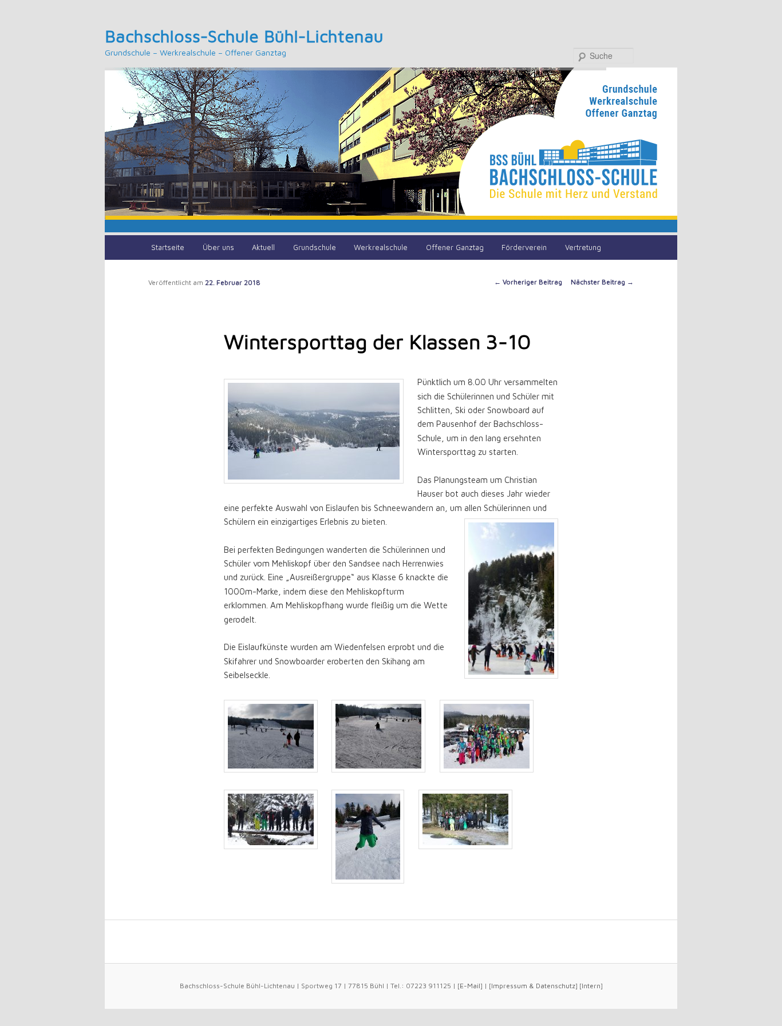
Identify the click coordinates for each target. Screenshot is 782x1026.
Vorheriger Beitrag (528, 282)
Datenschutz (555, 985)
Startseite (167, 247)
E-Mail (470, 985)
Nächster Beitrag (602, 282)
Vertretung (583, 247)
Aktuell (263, 247)
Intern (591, 985)
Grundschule (314, 247)
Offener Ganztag (455, 247)
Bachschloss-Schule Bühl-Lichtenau (244, 36)
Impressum (509, 985)
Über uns (218, 247)
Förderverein (524, 247)
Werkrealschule (381, 247)
